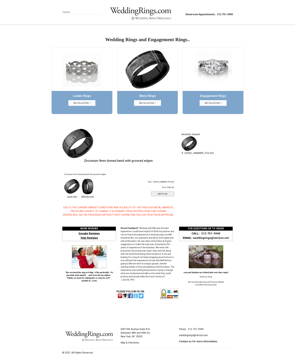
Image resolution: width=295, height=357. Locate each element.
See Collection (81, 103)
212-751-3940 (225, 14)
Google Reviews (89, 233)
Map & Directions (130, 342)
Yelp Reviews (89, 238)
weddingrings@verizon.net (211, 238)
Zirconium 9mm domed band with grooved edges (118, 161)
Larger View (72, 197)
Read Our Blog (206, 277)
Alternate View (87, 197)
